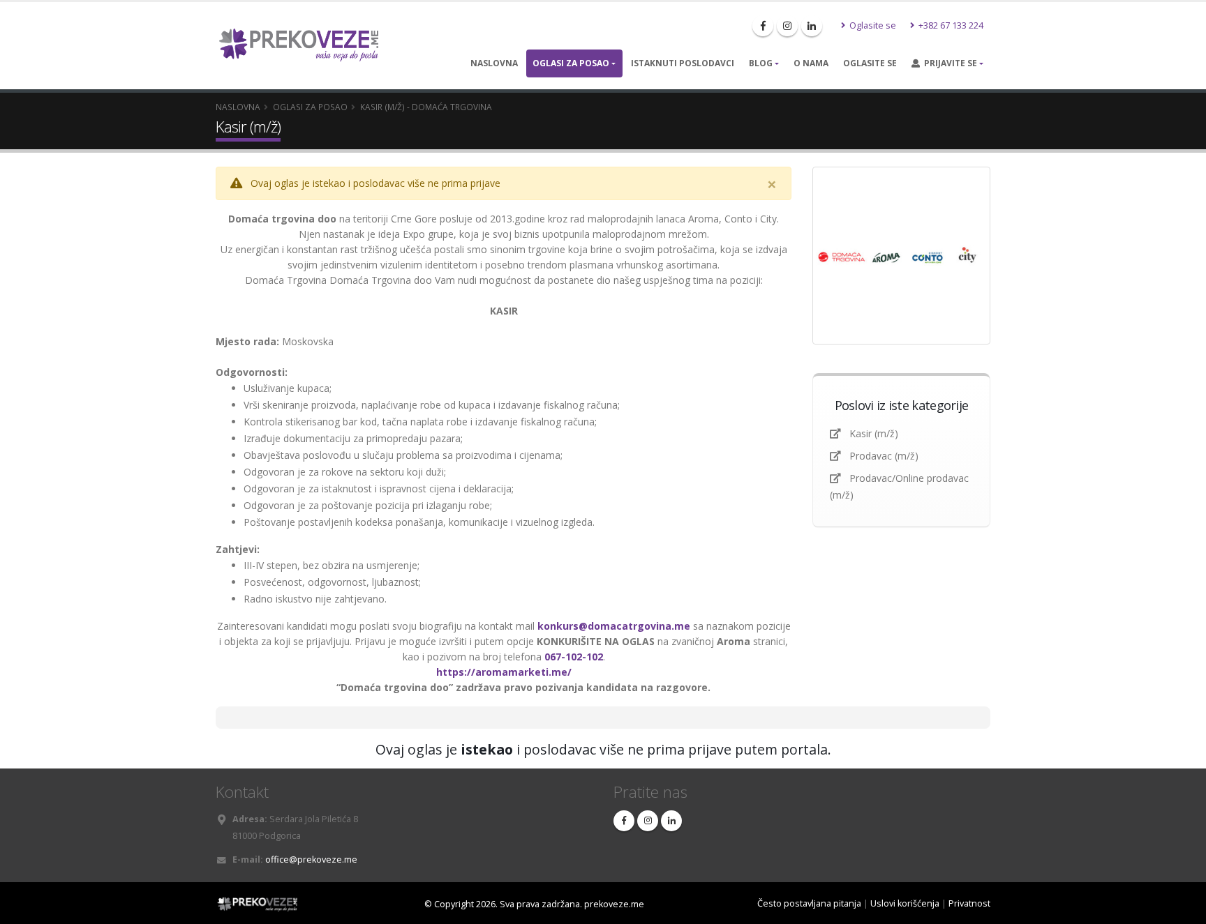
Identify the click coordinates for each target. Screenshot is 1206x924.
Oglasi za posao (571, 63)
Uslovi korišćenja (904, 903)
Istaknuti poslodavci (682, 63)
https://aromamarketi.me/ (504, 672)
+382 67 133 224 (949, 25)
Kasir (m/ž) (873, 433)
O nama (811, 63)
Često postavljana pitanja (809, 903)
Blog (761, 63)
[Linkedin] (811, 25)
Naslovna (494, 63)
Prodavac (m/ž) (883, 455)
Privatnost (969, 903)
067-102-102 (573, 656)
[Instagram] (787, 25)
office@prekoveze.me (311, 859)
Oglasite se (871, 25)
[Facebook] (762, 25)
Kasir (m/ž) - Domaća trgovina (426, 106)
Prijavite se (948, 63)
